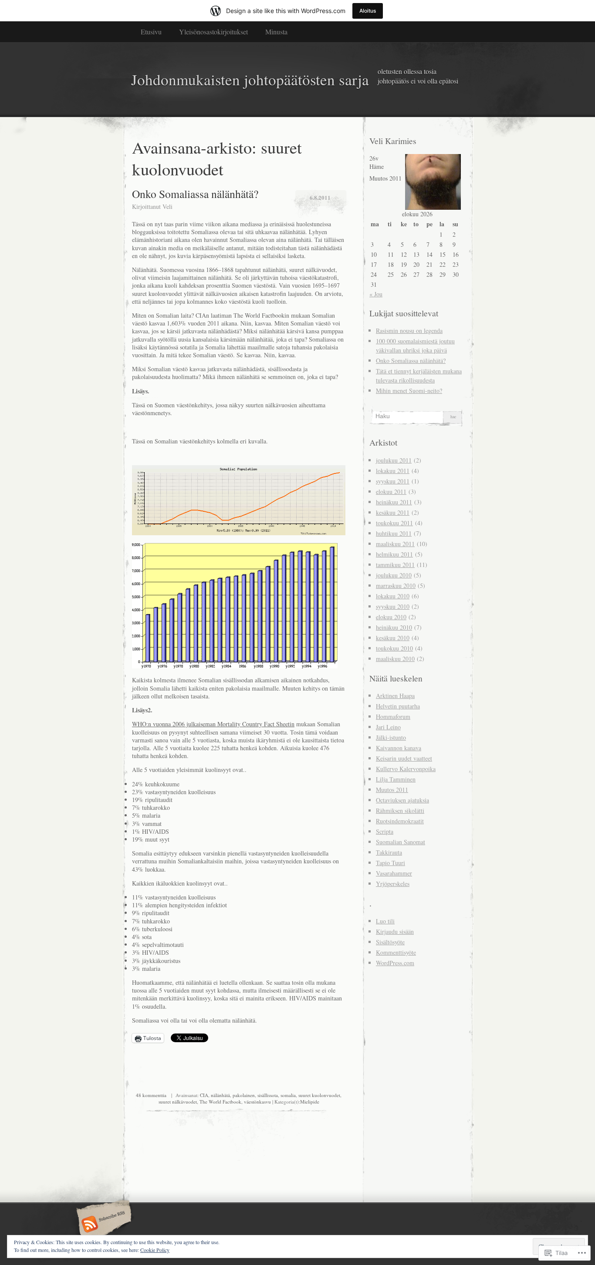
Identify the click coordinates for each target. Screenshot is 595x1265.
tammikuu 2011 (395, 564)
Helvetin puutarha (398, 706)
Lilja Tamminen (396, 779)
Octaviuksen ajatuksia (402, 800)
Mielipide (309, 1101)
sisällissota (267, 1095)
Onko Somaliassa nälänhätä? (195, 193)
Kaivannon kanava (398, 748)
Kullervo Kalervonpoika (406, 769)
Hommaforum (393, 716)
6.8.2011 (320, 197)
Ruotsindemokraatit (400, 821)
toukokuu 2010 (394, 648)
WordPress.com (395, 963)
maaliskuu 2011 (395, 544)
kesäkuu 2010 (392, 638)
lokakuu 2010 (392, 596)
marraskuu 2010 (396, 585)
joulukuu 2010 (394, 575)
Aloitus (367, 10)
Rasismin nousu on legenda (409, 330)
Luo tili (385, 921)
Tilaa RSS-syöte (102, 1225)
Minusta (276, 31)
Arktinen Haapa (395, 695)
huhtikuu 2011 (394, 533)
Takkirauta (389, 852)
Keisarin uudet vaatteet (404, 758)
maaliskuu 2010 (395, 658)
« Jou (375, 294)
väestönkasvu (257, 1101)
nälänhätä (220, 1095)
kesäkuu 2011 (392, 512)
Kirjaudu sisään (395, 931)
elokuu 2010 (391, 617)
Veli (167, 206)
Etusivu (151, 31)
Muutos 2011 (392, 789)
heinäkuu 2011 (394, 502)
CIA (204, 1095)
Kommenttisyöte (396, 952)
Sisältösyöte (390, 942)
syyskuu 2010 (392, 606)
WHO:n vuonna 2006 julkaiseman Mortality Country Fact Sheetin (213, 724)
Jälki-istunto (391, 737)
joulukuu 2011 (394, 460)
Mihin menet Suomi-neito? (409, 390)
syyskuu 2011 (392, 481)
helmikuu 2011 (394, 554)
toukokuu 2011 (394, 523)
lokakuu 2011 (392, 470)
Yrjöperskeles (392, 883)
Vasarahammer (394, 873)
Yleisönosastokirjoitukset (213, 31)
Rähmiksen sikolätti (400, 810)
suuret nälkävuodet (178, 1101)
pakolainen (244, 1095)
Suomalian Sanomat (400, 842)
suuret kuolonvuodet (319, 1095)
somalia (288, 1095)
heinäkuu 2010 (394, 627)
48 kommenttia (151, 1095)
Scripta (384, 831)
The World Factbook (220, 1101)
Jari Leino (388, 727)
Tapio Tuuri (390, 863)
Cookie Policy (154, 1249)
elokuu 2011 (391, 491)
